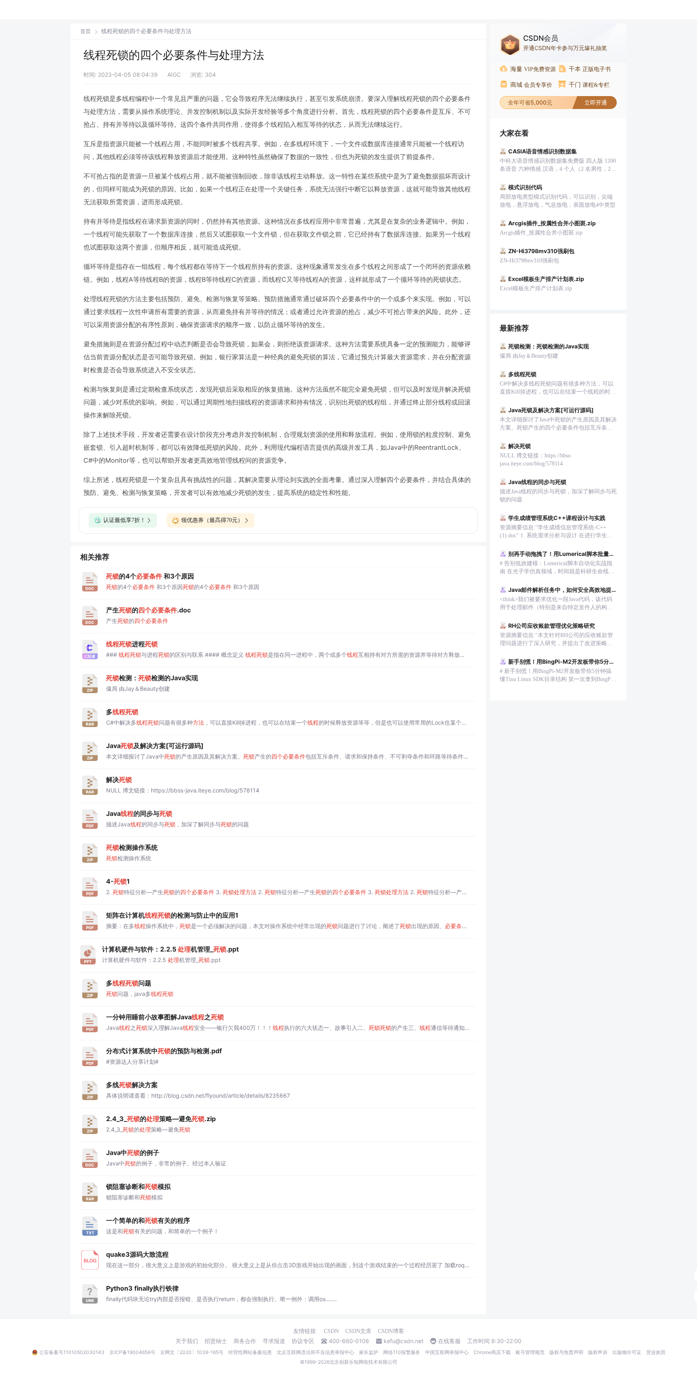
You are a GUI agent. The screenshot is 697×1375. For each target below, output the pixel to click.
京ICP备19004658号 (132, 1352)
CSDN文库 (358, 1331)
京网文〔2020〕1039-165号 (191, 1352)
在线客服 (449, 1341)
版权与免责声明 (566, 1352)
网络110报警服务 (401, 1352)
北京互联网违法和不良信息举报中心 (315, 1352)
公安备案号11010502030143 (71, 1352)
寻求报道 (274, 1341)
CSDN (331, 1331)
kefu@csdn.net (404, 1341)
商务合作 (245, 1341)
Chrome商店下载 (492, 1352)
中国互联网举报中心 (447, 1352)
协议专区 (303, 1341)
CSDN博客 (391, 1331)
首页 (85, 31)
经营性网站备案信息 (250, 1352)
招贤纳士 (216, 1341)
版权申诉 (597, 1352)
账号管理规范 (530, 1352)
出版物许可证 (626, 1352)
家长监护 (368, 1352)
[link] (85, 31)
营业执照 (656, 1352)
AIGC (174, 74)
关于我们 (186, 1341)
